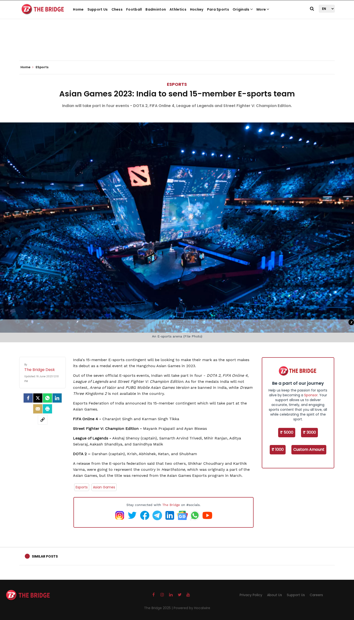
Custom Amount (308, 449)
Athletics (178, 9)
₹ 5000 (286, 432)
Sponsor (311, 395)
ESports (177, 84)
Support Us (97, 9)
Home (78, 9)
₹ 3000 (309, 432)
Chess (117, 9)
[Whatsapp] (47, 398)
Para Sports (218, 9)
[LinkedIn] (57, 398)
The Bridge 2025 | (159, 608)
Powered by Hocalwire (192, 608)
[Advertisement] (177, 46)
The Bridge (171, 505)
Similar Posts (45, 556)
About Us (274, 595)
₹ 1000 (278, 449)
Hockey (196, 9)
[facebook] (28, 398)
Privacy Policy (251, 595)
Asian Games (104, 487)
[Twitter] (38, 398)
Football (134, 9)
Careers (316, 595)
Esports (82, 487)
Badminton (155, 9)
